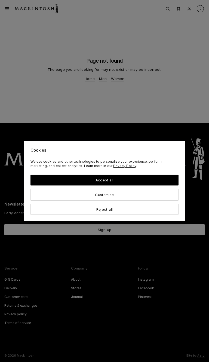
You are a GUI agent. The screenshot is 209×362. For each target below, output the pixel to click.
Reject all (104, 209)
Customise (104, 195)
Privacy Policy (124, 166)
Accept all (104, 180)
